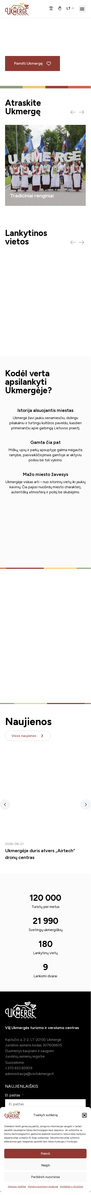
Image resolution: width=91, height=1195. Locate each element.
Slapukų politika (17, 1186)
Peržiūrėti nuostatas (45, 1177)
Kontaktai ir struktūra (71, 1186)
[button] (84, 1115)
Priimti (45, 1154)
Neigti (45, 1165)
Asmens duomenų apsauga (43, 1186)
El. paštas (13, 1095)
